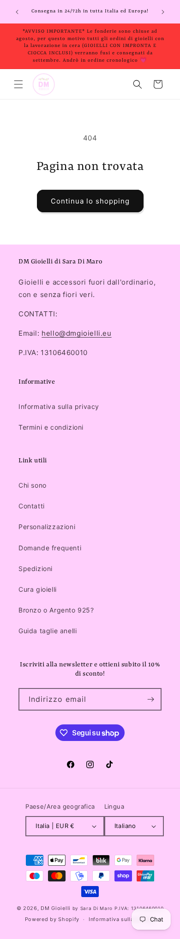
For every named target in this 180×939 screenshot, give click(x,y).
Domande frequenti (49, 548)
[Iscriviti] (150, 699)
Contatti (31, 506)
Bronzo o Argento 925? (56, 610)
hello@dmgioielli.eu (76, 333)
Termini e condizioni (51, 427)
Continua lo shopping (90, 201)
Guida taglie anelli (47, 631)
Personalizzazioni (46, 527)
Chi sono (32, 485)
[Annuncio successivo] (163, 12)
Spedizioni (35, 568)
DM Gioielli (56, 908)
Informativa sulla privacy (58, 406)
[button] (18, 84)
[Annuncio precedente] (17, 12)
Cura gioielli (37, 589)
